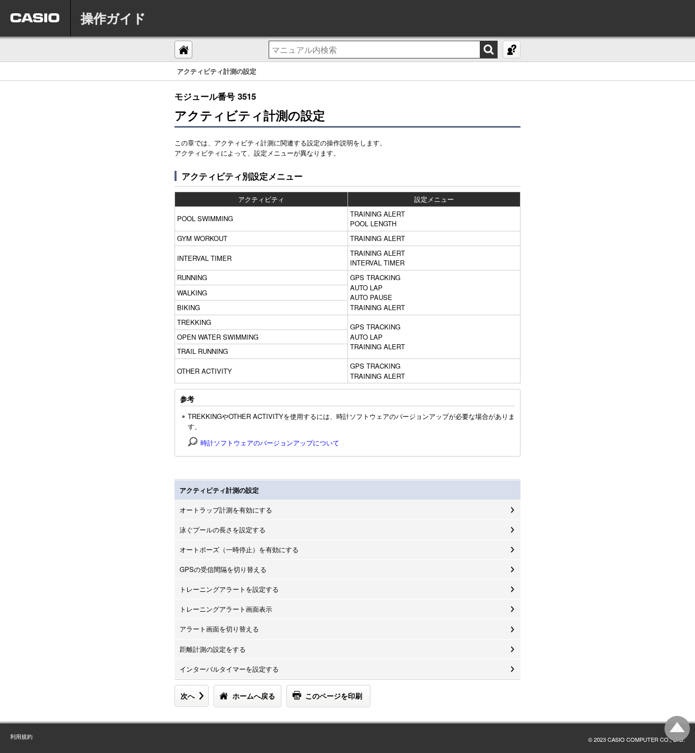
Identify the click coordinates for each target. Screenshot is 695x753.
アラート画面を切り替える (219, 629)
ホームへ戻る (254, 695)
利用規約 (21, 736)
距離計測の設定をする (213, 649)
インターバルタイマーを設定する (229, 669)
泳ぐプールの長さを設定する (223, 529)
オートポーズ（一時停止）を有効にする (239, 549)
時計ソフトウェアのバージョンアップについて (269, 442)
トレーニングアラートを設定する (229, 589)
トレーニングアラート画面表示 (226, 609)
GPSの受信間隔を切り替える (223, 569)
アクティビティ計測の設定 (219, 490)
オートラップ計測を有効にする (226, 510)
